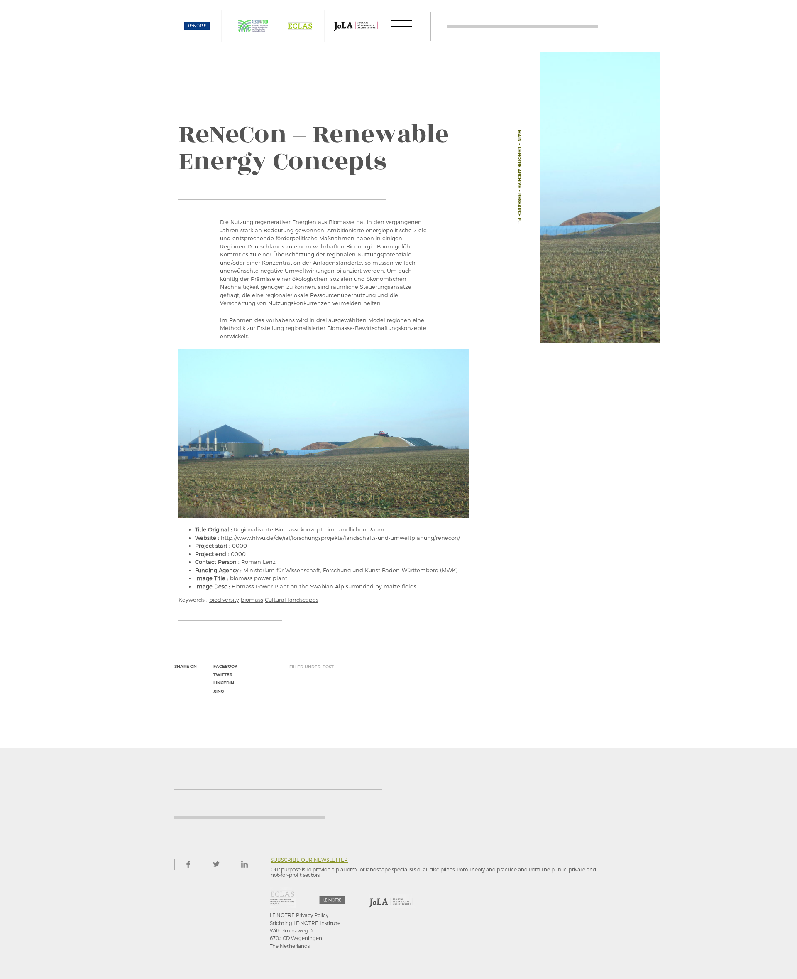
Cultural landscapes (291, 599)
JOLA (356, 26)
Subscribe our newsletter (309, 860)
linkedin (223, 683)
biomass (252, 599)
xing (218, 691)
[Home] (522, 26)
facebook (225, 666)
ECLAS (300, 26)
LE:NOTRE (197, 26)
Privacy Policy (312, 915)
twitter (222, 674)
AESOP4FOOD (253, 26)
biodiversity (224, 599)
